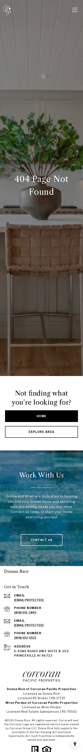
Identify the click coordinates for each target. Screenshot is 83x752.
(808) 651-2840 (25, 612)
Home (42, 416)
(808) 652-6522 (25, 637)
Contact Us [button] (41, 540)
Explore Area (42, 431)
